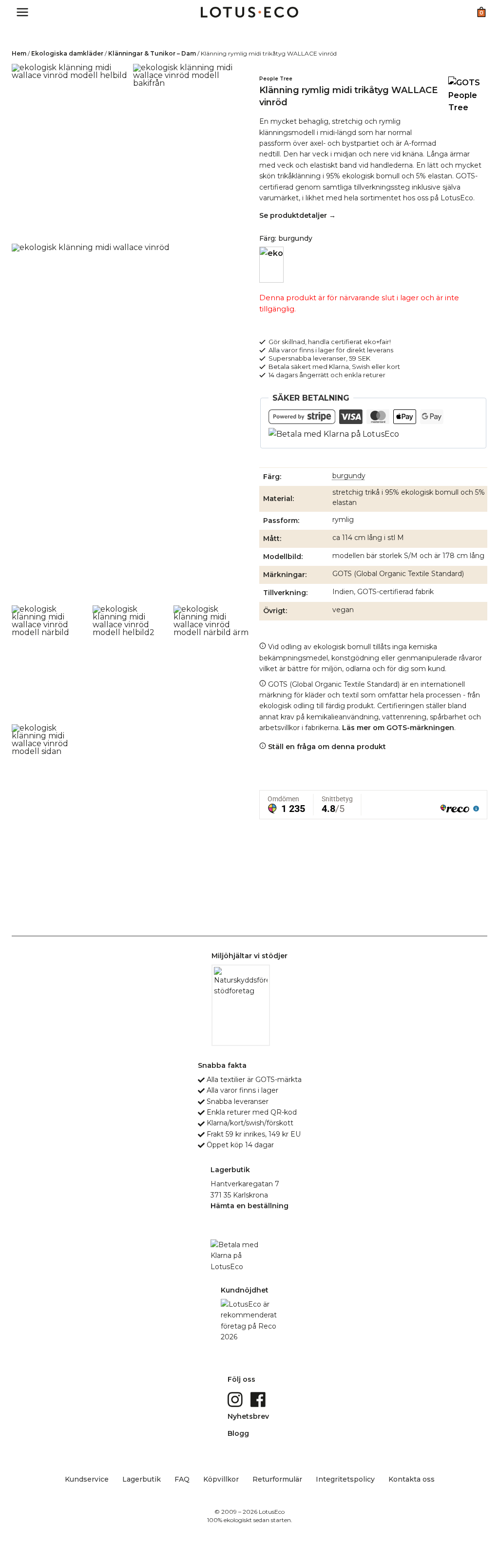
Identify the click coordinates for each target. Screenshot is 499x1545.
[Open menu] (23, 11)
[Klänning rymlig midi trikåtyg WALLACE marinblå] (271, 265)
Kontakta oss (411, 1479)
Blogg (238, 1433)
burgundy (348, 475)
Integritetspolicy (345, 1479)
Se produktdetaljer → (297, 215)
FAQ (182, 1479)
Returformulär (277, 1479)
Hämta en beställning (249, 1205)
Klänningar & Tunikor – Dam (152, 53)
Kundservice (87, 1479)
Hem (19, 53)
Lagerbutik (141, 1479)
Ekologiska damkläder (67, 53)
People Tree (275, 79)
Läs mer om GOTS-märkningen (398, 727)
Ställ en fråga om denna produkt (326, 746)
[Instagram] (236, 1398)
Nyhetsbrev (248, 1416)
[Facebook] (259, 1398)
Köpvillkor (221, 1479)
